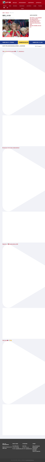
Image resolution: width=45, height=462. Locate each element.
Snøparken (31, 2)
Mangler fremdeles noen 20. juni (35, 26)
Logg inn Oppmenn (36, 451)
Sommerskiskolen (23, 42)
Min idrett (34, 450)
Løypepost (38, 2)
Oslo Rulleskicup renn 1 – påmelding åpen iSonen (35, 20)
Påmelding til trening (8, 42)
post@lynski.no (29, 448)
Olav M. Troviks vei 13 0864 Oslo (7, 447)
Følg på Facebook (36, 446)
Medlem (15, 2)
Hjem (3, 12)
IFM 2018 (7, 12)
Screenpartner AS (30, 460)
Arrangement (22, 2)
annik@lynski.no (19, 448)
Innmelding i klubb (38, 42)
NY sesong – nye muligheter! (36, 17)
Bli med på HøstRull (34, 19)
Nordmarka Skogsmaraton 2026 (35, 23)
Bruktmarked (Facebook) (35, 448)
